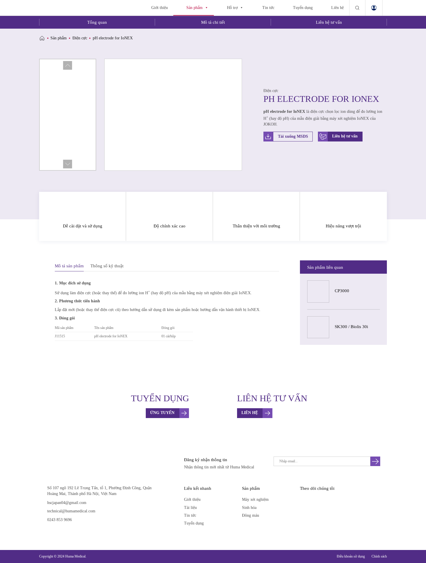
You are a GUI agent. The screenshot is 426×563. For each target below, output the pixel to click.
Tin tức (268, 7)
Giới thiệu (159, 7)
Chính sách (379, 556)
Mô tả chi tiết (213, 22)
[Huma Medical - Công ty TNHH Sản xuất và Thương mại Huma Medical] (67, 7)
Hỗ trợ (232, 7)
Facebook (303, 499)
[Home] (42, 38)
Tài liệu (190, 507)
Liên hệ (337, 7)
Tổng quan (97, 22)
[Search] (357, 8)
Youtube (314, 499)
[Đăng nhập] (374, 8)
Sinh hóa (249, 507)
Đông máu (250, 515)
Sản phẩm (194, 7)
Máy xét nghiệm (255, 499)
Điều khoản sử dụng (351, 556)
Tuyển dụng (303, 7)
